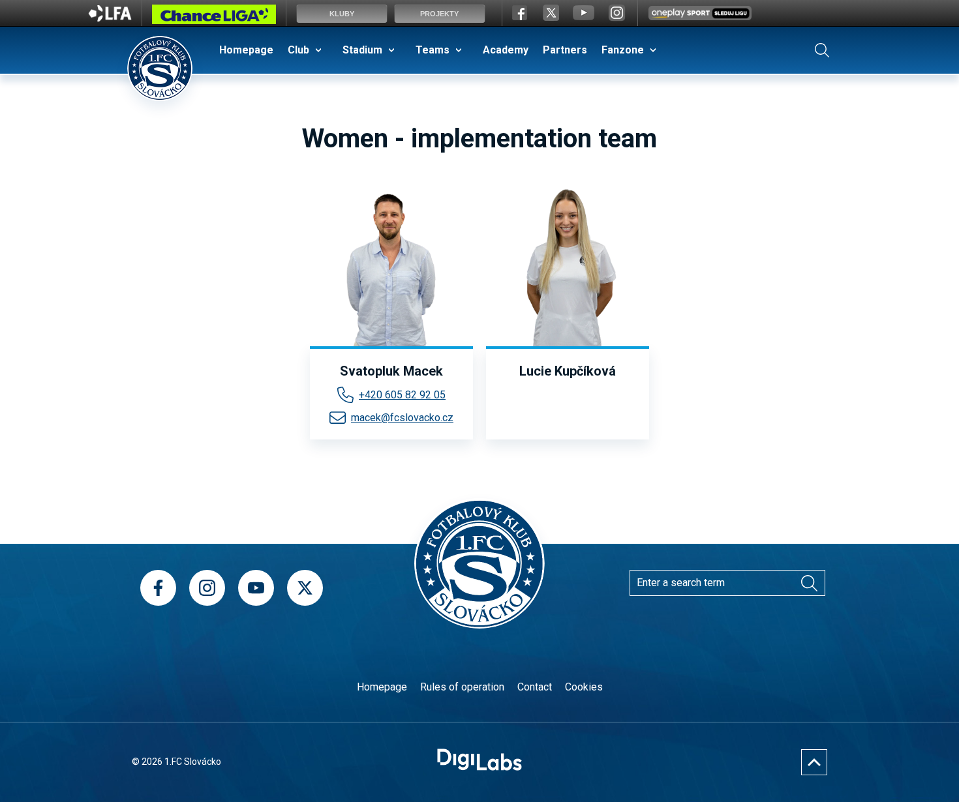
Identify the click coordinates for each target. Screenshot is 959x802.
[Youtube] (256, 588)
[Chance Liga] (214, 18)
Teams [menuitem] (432, 50)
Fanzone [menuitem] (622, 50)
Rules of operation (462, 687)
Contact (534, 687)
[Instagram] (207, 588)
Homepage (382, 687)
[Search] (822, 50)
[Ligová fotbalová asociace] (110, 18)
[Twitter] (305, 588)
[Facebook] (158, 588)
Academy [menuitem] (505, 50)
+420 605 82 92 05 (402, 395)
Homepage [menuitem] (246, 50)
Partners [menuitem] (565, 50)
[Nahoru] (814, 762)
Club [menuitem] (298, 50)
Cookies (584, 687)
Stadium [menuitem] (362, 50)
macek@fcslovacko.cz (402, 417)
